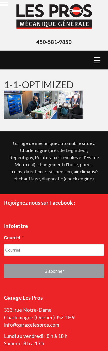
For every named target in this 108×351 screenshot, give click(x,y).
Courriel (14, 238)
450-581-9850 (54, 42)
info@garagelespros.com (31, 325)
